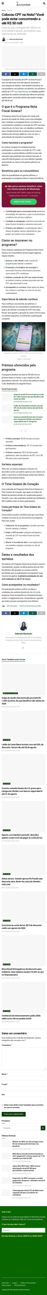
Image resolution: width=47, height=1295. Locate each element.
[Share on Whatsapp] (33, 74)
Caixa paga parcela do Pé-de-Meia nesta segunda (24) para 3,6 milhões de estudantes (28, 1192)
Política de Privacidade (28, 1283)
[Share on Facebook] (6, 74)
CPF (34, 150)
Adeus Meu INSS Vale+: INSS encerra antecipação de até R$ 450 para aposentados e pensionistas (26, 1168)
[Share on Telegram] (24, 74)
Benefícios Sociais (10, 693)
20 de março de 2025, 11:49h (13, 42)
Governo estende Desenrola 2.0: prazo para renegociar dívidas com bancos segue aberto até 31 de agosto (28, 419)
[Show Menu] (3, 3)
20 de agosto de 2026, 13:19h (23, 401)
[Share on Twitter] (15, 74)
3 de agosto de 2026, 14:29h (23, 424)
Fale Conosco (6, 1285)
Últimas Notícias (19, 1285)
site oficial (33, 592)
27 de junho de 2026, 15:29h (11, 931)
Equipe (14, 1283)
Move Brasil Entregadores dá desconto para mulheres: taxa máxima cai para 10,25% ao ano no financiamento (23, 972)
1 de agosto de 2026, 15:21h (11, 841)
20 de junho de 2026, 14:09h (11, 1021)
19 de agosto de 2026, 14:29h (23, 413)
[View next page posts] (25, 431)
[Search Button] (44, 3)
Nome (5, 1074)
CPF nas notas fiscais (19, 92)
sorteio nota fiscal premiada (30, 606)
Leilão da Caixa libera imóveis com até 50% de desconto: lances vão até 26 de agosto (28, 408)
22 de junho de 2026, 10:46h (11, 978)
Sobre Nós (5, 1283)
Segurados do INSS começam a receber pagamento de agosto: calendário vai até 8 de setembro (29, 1180)
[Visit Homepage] (23, 3)
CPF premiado (12, 606)
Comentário (7, 1045)
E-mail (5, 1084)
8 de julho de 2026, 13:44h (11, 887)
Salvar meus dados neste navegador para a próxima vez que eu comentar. (23, 1106)
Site (3, 1095)
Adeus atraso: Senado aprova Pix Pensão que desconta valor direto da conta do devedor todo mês (22, 881)
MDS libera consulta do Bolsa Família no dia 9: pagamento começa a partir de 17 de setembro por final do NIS (29, 1156)
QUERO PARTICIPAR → (23, 202)
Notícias (10, 10)
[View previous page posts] (21, 431)
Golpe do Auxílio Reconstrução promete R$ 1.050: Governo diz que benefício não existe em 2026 (29, 397)
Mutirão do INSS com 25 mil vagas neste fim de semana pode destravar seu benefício (28, 1144)
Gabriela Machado (16, 39)
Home (3, 10)
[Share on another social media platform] (41, 74)
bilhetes (38, 313)
